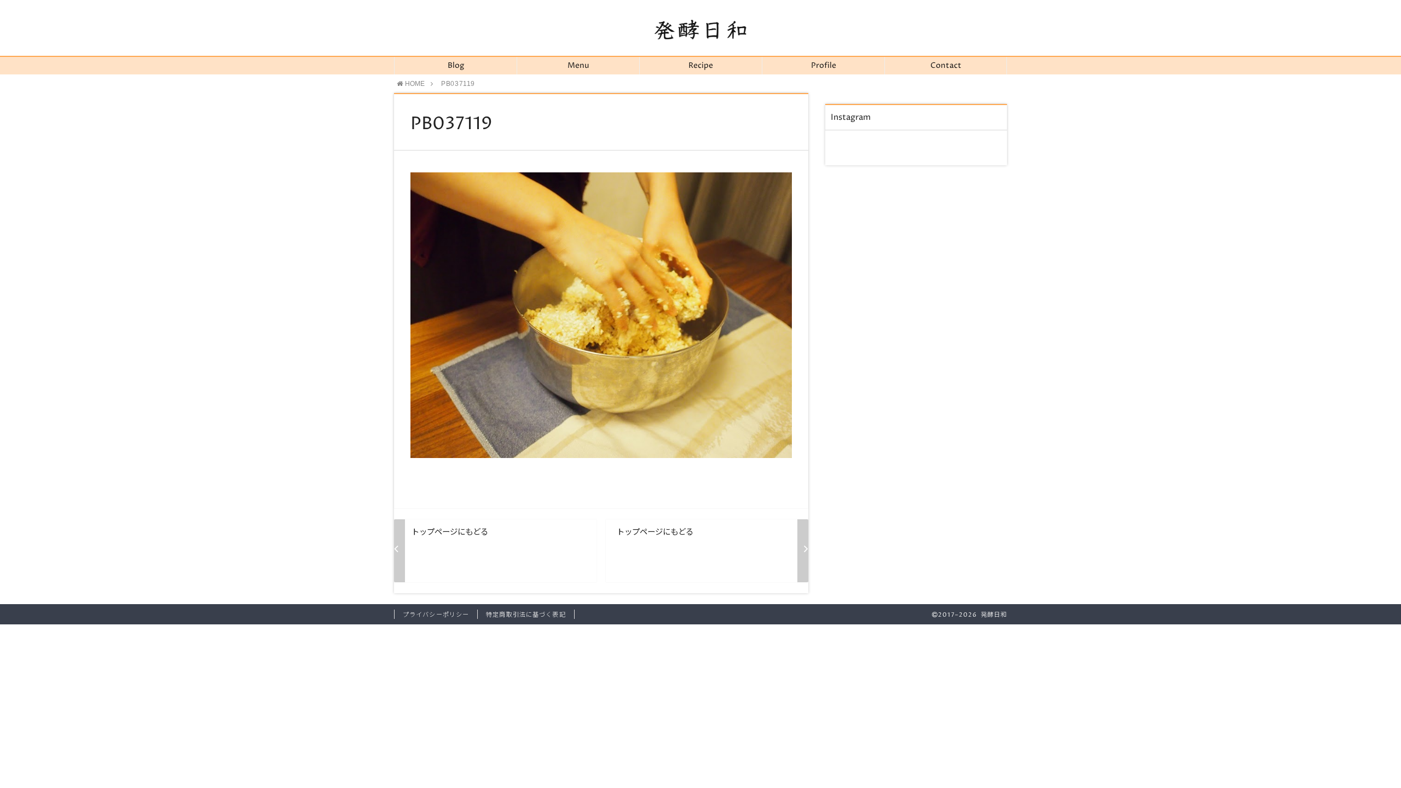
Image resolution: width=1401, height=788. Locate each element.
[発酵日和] (700, 29)
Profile (823, 66)
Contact (946, 66)
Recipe (700, 66)
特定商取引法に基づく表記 (525, 615)
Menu (578, 66)
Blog (456, 66)
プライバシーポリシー (436, 615)
